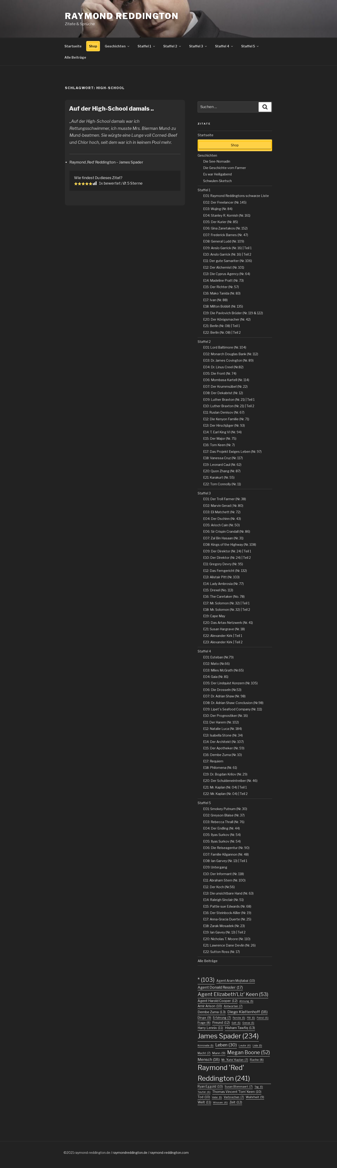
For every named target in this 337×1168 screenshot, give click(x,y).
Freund (221, 1023)
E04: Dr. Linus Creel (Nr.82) (223, 367)
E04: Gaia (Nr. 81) (215, 677)
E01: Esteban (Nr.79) (218, 657)
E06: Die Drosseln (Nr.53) (222, 690)
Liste (257, 1045)
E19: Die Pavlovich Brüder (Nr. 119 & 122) (233, 313)
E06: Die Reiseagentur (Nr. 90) (226, 848)
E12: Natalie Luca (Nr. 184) (222, 729)
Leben (226, 1045)
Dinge (204, 1017)
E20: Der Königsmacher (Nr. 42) (227, 319)
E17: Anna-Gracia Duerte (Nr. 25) (227, 919)
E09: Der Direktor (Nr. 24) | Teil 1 (227, 551)
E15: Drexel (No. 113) (218, 590)
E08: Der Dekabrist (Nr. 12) (223, 393)
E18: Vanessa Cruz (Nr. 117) (223, 458)
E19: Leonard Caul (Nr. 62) (222, 465)
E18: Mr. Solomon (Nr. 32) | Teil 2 (226, 609)
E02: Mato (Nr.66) (216, 664)
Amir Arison (210, 1006)
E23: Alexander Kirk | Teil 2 (223, 642)
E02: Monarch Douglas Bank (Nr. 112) (230, 354)
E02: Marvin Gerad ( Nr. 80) (223, 506)
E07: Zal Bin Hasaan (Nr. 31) (223, 538)
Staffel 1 (144, 46)
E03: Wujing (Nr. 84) (217, 209)
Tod (204, 1097)
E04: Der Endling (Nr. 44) (221, 828)
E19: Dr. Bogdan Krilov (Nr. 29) (225, 774)
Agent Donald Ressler (220, 987)
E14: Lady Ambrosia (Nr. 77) (223, 584)
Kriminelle (205, 1045)
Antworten (233, 1006)
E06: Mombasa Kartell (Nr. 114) (226, 380)
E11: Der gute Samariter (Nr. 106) (227, 261)
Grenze (248, 1022)
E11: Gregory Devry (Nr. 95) (223, 564)
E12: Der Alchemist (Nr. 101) (223, 267)
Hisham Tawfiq (240, 1028)
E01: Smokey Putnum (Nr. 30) (225, 809)
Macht (204, 1053)
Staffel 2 (170, 46)
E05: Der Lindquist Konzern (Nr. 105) (230, 683)
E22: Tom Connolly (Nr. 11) (222, 484)
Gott (236, 1022)
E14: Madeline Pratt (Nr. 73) (223, 280)
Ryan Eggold (210, 1086)
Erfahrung (222, 1017)
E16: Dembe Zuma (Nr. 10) (222, 755)
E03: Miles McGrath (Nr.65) (223, 670)
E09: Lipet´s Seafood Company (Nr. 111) (232, 709)
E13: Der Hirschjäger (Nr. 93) (224, 425)
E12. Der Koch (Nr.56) (219, 887)
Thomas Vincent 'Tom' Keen (236, 1092)
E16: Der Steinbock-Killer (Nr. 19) (227, 913)
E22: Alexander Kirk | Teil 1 (222, 636)
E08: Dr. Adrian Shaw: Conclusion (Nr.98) (233, 703)
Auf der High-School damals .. (111, 108)
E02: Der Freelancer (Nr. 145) (224, 202)
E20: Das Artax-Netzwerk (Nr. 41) (228, 623)
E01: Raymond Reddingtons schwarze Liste (236, 196)
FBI (251, 1017)
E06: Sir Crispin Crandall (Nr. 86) (226, 531)
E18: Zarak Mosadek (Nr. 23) (224, 926)
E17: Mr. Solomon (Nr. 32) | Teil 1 (226, 603)
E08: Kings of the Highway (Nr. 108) (229, 544)
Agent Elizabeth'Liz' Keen (233, 994)
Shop (93, 46)
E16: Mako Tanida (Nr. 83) (221, 293)
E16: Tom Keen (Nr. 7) (219, 445)
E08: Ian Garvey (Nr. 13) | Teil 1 (225, 861)
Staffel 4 (222, 46)
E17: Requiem (213, 761)
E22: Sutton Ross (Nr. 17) (221, 952)
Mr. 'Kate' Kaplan (234, 1060)
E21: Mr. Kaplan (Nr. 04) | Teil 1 (225, 787)
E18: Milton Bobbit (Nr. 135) (223, 306)
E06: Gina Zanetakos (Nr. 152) (225, 228)
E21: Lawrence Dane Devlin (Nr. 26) (229, 945)
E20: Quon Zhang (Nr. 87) (221, 471)
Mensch (209, 1059)
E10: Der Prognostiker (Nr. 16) (225, 716)
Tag (258, 1086)
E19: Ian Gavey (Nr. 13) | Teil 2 (224, 932)
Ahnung (246, 1001)
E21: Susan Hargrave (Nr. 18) (224, 629)
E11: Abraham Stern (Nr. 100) (224, 880)
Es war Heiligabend (217, 174)
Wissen (220, 1102)
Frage (204, 1022)
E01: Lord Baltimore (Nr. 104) (224, 347)
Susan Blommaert (239, 1086)
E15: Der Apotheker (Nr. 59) (223, 748)
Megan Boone (248, 1052)
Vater (217, 1097)
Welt (204, 1102)
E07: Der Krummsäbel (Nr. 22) (225, 386)
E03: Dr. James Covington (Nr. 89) (228, 360)
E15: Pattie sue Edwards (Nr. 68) (227, 906)
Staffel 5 (248, 46)
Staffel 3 (196, 46)
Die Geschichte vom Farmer (224, 168)
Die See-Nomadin (216, 161)
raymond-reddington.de (92, 1152)
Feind (262, 1017)
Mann (218, 1053)
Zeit (235, 1102)
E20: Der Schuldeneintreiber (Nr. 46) (230, 781)
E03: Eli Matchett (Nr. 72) (221, 512)
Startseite (73, 46)
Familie (239, 1017)
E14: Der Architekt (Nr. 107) (223, 742)
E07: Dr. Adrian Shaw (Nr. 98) (224, 696)
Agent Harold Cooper (218, 1001)
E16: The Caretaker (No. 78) (224, 596)
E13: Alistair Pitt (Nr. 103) (221, 577)
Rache (257, 1060)
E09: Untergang (215, 867)
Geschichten (115, 46)
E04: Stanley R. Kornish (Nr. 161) (226, 215)
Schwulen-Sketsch (217, 181)
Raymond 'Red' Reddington (224, 1073)
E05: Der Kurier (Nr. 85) (220, 222)
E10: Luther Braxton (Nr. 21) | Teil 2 (228, 406)
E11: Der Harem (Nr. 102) (221, 722)
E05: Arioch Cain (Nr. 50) (221, 525)
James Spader (228, 1036)
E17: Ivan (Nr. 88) (215, 300)
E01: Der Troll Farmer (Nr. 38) (224, 499)
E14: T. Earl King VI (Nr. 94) (222, 432)
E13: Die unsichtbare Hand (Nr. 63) (228, 893)
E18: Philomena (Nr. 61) (220, 768)
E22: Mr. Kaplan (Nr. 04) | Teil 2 (225, 794)
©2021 (69, 1152)
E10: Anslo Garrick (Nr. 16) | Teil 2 (227, 254)
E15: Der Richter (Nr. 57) (221, 287)
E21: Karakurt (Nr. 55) (219, 477)
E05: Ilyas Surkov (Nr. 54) (222, 835)
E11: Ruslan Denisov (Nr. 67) (223, 412)
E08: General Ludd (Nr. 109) (223, 241)
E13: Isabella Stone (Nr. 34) (223, 735)
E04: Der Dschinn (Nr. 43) (222, 519)
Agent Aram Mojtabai (235, 980)
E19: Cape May (214, 616)
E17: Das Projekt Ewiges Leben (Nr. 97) (232, 451)
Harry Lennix (210, 1028)
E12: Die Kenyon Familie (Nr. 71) (226, 419)
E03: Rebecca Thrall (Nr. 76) (223, 822)
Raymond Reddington (122, 16)
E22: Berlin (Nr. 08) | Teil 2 (222, 332)
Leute (245, 1045)
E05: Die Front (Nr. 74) (219, 373)
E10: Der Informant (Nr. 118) (223, 874)
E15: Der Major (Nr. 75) (219, 438)
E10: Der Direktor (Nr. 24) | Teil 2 (227, 557)
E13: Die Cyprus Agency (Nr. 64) (226, 274)
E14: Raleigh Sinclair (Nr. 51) (223, 900)
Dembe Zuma (212, 1012)
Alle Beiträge (75, 57)
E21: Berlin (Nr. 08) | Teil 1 (221, 326)
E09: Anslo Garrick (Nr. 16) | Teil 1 (227, 248)
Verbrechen (234, 1097)
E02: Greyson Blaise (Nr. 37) (224, 815)
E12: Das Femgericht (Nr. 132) (225, 571)
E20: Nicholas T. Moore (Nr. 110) (226, 939)
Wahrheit (255, 1097)
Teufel (204, 1092)
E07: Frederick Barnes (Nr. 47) (225, 235)
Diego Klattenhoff (247, 1012)
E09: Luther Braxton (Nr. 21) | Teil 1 (228, 399)
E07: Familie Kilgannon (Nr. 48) (226, 854)
